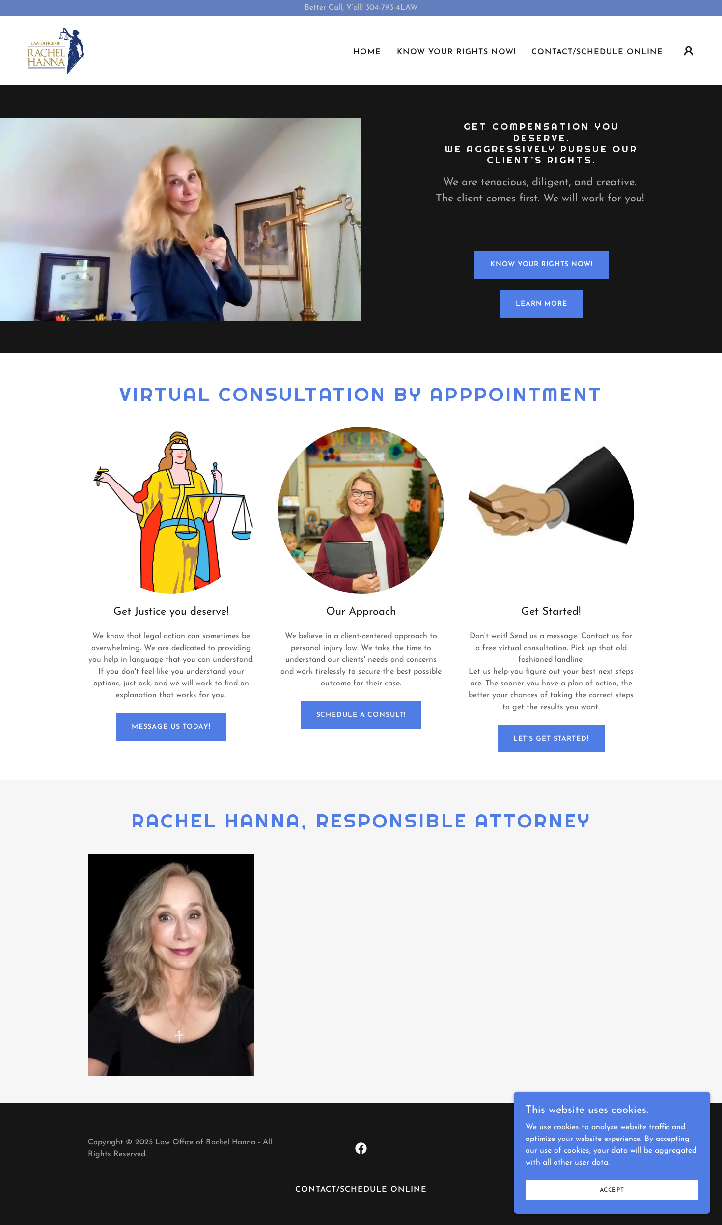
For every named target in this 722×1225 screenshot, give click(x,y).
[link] (55, 50)
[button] (688, 50)
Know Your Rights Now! (541, 264)
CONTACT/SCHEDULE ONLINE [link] (597, 52)
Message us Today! (171, 727)
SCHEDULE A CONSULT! (361, 715)
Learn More (541, 304)
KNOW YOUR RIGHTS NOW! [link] (456, 52)
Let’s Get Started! (551, 738)
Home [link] (367, 52)
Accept (612, 1190)
